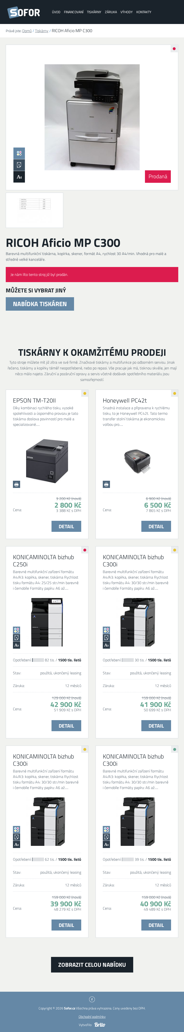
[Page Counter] (34, 210)
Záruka (111, 11)
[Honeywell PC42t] (137, 461)
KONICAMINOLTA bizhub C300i (133, 560)
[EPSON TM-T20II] (47, 461)
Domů (27, 31)
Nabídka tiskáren (40, 303)
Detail (66, 526)
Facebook (92, 999)
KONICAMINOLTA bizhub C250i (43, 560)
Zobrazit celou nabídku (92, 964)
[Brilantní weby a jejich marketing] (99, 1024)
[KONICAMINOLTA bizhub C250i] (47, 622)
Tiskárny (94, 11)
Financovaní (73, 11)
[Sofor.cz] (25, 12)
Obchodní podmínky (92, 1016)
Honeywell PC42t (125, 400)
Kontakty (143, 11)
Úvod (56, 11)
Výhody (127, 11)
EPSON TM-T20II (34, 400)
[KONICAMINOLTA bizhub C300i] (137, 622)
